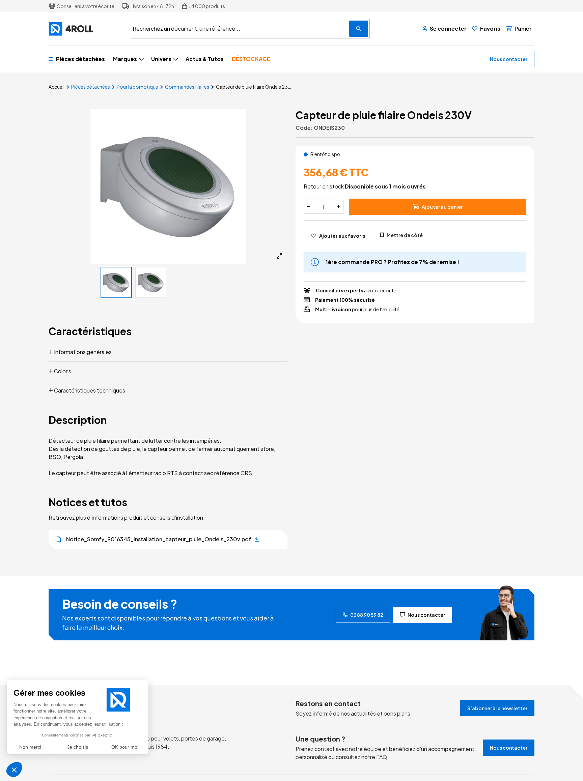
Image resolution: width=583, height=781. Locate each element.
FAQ (381, 756)
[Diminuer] (308, 206)
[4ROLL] (86, 29)
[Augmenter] (338, 206)
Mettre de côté (405, 235)
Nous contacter (508, 59)
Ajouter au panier (442, 206)
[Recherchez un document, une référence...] (358, 29)
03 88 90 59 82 (366, 615)
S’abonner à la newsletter (497, 708)
